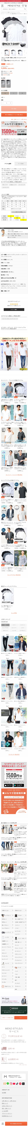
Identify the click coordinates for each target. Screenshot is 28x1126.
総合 (5, 625)
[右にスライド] (26, 53)
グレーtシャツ (21, 184)
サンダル (4, 982)
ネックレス (17, 983)
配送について (5, 1103)
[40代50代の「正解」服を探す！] (25, 9)
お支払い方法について (7, 1105)
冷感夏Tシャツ (5, 941)
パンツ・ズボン (21, 938)
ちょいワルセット (5, 928)
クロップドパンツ (18, 963)
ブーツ (3, 967)
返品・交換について (6, 1108)
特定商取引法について (7, 1116)
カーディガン (18, 931)
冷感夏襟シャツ (5, 944)
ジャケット (22, 625)
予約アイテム (8, 986)
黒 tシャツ (5, 184)
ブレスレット (18, 986)
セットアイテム (5, 480)
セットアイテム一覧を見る (14, 574)
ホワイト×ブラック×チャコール (8, 86)
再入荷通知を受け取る (16, 1123)
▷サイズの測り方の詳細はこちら (19, 211)
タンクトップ (5, 959)
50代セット (4, 922)
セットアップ (8, 932)
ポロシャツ (5, 630)
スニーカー (4, 973)
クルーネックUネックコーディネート (9, 318)
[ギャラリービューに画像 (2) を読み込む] (13, 53)
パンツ (14, 625)
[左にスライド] (1, 53)
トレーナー (17, 934)
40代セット (4, 919)
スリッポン (4, 979)
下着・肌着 (17, 977)
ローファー (4, 976)
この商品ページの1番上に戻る (7, 1017)
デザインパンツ (18, 954)
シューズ (14, 630)
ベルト (16, 974)
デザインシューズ (5, 970)
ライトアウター (5, 627)
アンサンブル (5, 956)
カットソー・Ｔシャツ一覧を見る (14, 474)
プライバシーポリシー (7, 1113)
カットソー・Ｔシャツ (5, 13)
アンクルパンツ (18, 960)
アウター (20, 915)
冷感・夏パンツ (18, 942)
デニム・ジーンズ (18, 948)
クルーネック (5, 187)
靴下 (16, 980)
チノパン (17, 945)
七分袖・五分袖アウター (20, 922)
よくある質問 (5, 1111)
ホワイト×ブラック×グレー (3, 86)
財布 (16, 989)
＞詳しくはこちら (23, 1064)
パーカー (17, 928)
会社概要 (4, 1092)
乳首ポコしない (18, 910)
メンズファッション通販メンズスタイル (8, 12)
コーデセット (22, 630)
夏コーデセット (5, 925)
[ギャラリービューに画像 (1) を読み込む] (7, 53)
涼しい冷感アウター (19, 919)
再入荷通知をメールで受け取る (14, 114)
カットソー (14, 627)
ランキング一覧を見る (14, 754)
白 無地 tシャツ (13, 184)
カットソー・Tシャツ (6, 947)
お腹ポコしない (5, 910)
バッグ (16, 971)
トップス (17, 12)
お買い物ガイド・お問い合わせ (9, 1100)
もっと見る (14, 613)
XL (22, 93)
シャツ (22, 627)
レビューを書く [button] (14, 309)
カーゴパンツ (18, 951)
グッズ (19, 967)
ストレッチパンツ (18, 957)
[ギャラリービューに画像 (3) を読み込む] (20, 53)
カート (21, 1017)
